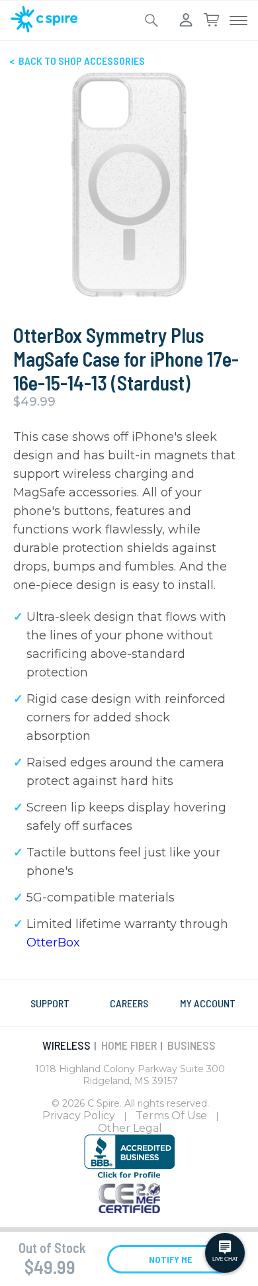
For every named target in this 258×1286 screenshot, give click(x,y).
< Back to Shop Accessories (77, 60)
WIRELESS (66, 1045)
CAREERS (129, 1003)
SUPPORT (49, 1003)
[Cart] (211, 20)
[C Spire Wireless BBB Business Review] (129, 1176)
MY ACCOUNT (208, 1003)
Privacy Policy (78, 1115)
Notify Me (170, 1259)
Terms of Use (171, 1115)
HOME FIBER (129, 1045)
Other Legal (130, 1128)
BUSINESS (191, 1045)
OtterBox (53, 942)
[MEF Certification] (129, 1209)
